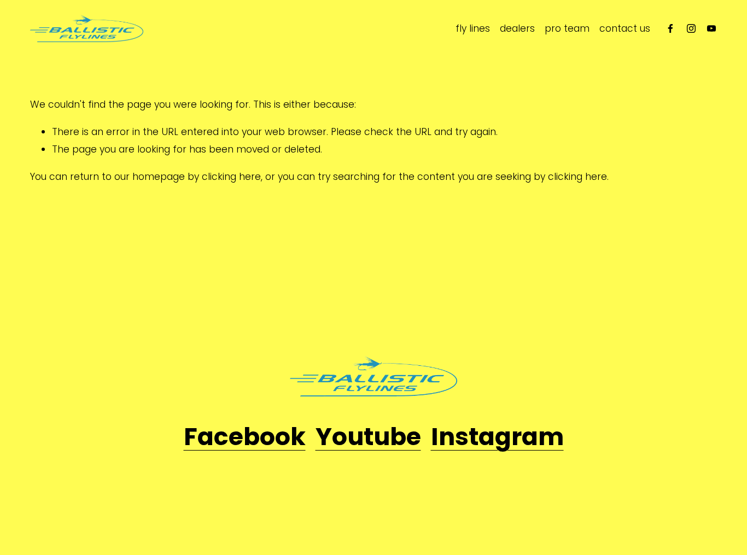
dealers (517, 28)
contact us (624, 28)
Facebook (245, 436)
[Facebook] (670, 28)
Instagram (497, 436)
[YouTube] (711, 28)
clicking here (231, 176)
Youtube (368, 436)
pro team (567, 28)
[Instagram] (691, 28)
